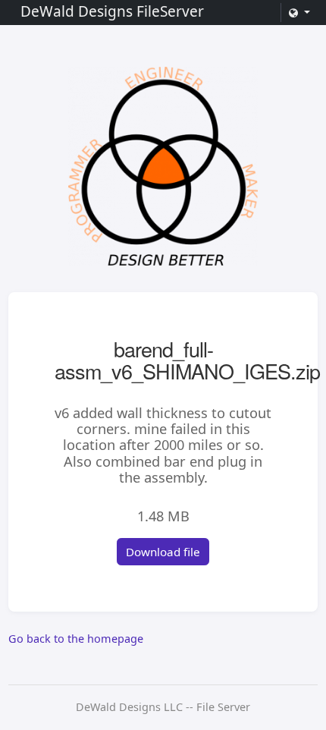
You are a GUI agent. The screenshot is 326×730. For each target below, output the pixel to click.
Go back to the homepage (75, 638)
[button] (299, 12)
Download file (163, 551)
